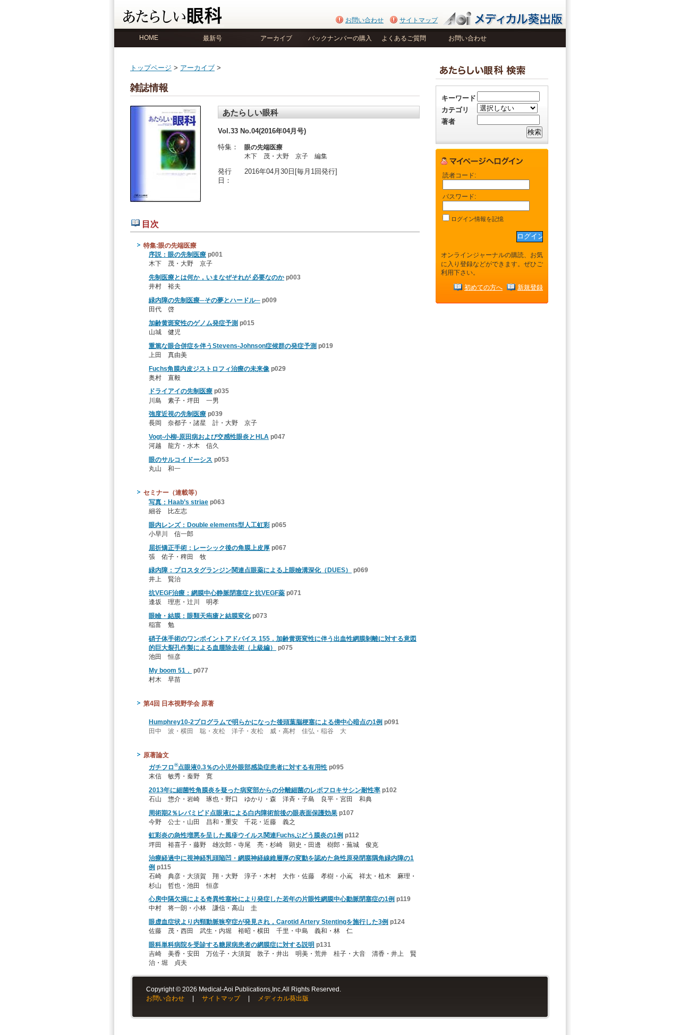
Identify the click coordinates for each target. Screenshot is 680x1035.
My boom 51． (170, 670)
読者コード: (459, 175)
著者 (448, 121)
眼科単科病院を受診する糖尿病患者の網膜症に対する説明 (231, 944)
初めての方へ (483, 287)
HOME (148, 37)
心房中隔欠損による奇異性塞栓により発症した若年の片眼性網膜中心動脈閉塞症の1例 (272, 899)
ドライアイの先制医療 (180, 391)
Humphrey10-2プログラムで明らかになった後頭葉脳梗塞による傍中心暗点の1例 (265, 722)
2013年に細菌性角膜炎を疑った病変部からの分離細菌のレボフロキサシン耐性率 (264, 790)
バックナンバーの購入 (340, 38)
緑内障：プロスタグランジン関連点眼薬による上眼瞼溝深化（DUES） (250, 570)
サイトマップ (419, 20)
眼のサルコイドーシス (180, 459)
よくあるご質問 (403, 38)
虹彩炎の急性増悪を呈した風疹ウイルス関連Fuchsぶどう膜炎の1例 (246, 835)
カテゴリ (455, 110)
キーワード (458, 98)
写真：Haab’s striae (178, 502)
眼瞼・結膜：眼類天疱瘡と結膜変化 (200, 616)
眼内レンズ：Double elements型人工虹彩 (209, 525)
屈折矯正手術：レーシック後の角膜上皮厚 (209, 548)
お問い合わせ (364, 20)
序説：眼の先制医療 (177, 254)
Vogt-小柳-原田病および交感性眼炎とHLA (209, 436)
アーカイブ (276, 38)
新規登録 (530, 287)
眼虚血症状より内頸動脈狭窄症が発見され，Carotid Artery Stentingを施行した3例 (268, 922)
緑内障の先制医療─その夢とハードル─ (204, 300)
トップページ (151, 68)
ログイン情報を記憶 (476, 219)
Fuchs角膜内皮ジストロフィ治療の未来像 (209, 368)
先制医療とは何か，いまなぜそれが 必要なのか (216, 277)
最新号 (212, 38)
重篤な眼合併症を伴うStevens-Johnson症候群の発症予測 (233, 346)
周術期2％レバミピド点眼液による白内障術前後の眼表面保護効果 (243, 813)
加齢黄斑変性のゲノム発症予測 (193, 323)
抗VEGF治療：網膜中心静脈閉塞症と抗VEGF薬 (217, 593)
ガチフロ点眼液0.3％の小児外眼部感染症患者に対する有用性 (238, 767)
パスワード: (459, 196)
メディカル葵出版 (283, 998)
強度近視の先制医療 (177, 414)
